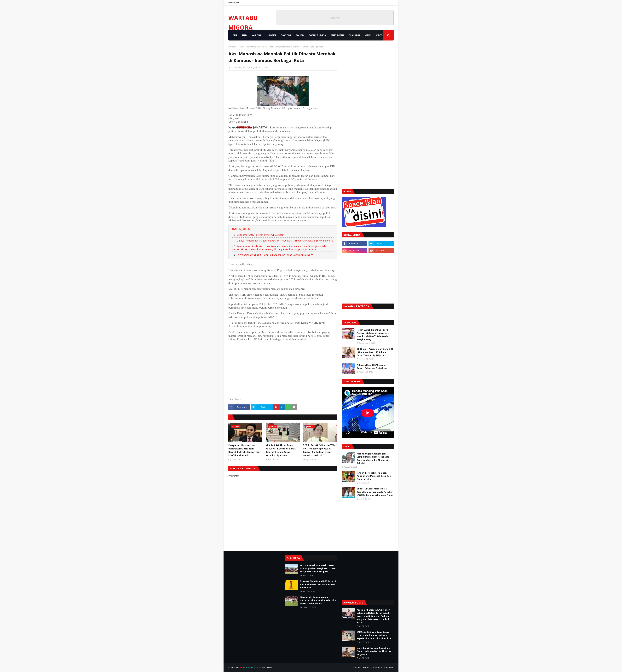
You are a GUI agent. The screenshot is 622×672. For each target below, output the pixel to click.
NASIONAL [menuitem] (257, 35)
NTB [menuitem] (244, 35)
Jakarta (241, 46)
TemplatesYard (253, 667)
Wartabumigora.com (240, 67)
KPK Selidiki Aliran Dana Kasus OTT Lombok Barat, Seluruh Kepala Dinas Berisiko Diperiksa (281, 450)
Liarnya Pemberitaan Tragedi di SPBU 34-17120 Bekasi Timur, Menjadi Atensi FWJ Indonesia (285, 240)
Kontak (356, 667)
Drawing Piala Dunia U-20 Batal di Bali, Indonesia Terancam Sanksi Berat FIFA (318, 584)
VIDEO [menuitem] (379, 35)
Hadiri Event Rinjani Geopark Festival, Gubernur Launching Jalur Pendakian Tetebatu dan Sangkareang (373, 334)
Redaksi (366, 667)
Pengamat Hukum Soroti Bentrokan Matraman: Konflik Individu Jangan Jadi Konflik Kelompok (244, 450)
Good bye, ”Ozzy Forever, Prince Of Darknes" (260, 234)
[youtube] (381, 250)
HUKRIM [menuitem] (271, 35)
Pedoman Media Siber (383, 667)
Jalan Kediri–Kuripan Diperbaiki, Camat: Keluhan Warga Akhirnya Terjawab (374, 651)
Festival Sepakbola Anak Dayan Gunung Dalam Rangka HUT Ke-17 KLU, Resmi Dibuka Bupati (318, 568)
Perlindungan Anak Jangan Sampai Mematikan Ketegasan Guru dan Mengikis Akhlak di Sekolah (373, 458)
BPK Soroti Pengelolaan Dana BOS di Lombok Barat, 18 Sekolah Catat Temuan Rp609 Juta (375, 352)
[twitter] (381, 243)
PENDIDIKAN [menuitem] (337, 35)
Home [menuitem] (234, 35)
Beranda (232, 46)
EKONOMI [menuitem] (286, 35)
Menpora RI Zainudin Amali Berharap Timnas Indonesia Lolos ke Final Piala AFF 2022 (318, 600)
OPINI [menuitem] (368, 35)
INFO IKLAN (233, 2)
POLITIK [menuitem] (300, 35)
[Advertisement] (282, 371)
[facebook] (354, 243)
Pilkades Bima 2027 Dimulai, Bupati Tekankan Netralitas (372, 366)
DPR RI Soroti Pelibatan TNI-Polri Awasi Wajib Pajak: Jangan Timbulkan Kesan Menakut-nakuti (319, 450)
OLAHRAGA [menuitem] (354, 35)
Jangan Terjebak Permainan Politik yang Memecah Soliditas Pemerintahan (374, 476)
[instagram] (354, 250)
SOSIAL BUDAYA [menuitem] (317, 35)
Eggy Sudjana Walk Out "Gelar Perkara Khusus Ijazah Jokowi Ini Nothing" (275, 254)
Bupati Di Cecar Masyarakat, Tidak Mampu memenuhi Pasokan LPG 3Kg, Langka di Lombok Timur (375, 491)
